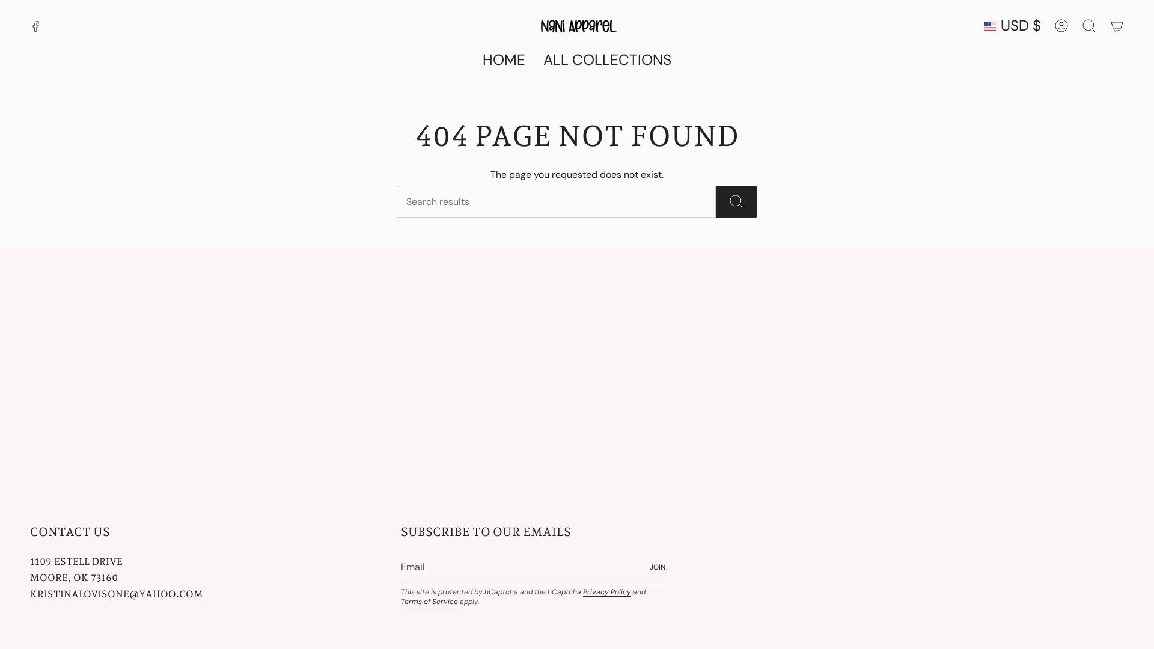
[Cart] (1117, 26)
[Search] (736, 202)
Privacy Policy (607, 592)
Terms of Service (429, 601)
